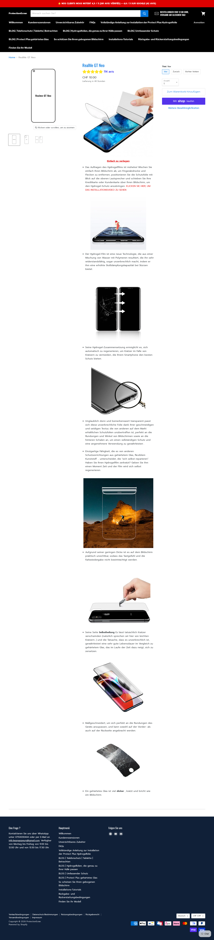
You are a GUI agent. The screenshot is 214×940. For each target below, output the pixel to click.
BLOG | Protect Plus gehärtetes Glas (29, 39)
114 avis (109, 71)
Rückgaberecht (92, 914)
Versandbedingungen (19, 917)
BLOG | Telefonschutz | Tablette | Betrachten (33, 31)
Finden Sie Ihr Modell (20, 47)
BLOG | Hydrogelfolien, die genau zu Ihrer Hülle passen (92, 31)
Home (12, 57)
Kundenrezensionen (39, 22)
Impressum (37, 917)
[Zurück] (176, 75)
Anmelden (199, 22)
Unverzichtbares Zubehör (70, 22)
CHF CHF (197, 915)
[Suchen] (144, 13)
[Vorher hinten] (192, 75)
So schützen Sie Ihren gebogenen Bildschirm (79, 39)
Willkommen (16, 22)
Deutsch (181, 915)
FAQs (92, 22)
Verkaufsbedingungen (19, 914)
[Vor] (166, 75)
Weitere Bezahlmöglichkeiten (183, 108)
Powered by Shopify (18, 924)
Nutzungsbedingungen (71, 914)
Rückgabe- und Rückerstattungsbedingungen (163, 39)
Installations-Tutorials (121, 39)
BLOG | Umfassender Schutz (143, 31)
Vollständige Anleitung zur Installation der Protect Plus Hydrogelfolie (139, 22)
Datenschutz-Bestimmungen (45, 914)
